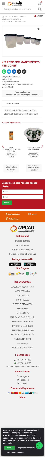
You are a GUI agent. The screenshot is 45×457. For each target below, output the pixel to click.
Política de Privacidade (22, 249)
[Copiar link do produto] (24, 71)
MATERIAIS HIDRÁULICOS (22, 330)
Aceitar (9, 448)
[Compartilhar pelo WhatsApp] (4, 71)
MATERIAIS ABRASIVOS (22, 322)
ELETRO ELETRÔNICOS (23, 304)
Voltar (39, 16)
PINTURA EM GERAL (22, 339)
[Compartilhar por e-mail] (19, 71)
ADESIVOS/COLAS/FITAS (22, 287)
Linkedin (24, 383)
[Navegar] (3, 146)
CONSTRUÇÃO (22, 300)
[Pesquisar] (40, 9)
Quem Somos (22, 245)
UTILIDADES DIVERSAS (22, 348)
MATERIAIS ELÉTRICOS (22, 326)
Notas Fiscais (14, 219)
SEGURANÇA (22, 343)
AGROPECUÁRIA (22, 291)
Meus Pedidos (14, 214)
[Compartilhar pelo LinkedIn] (14, 71)
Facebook (24, 380)
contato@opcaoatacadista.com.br (24, 367)
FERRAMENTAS (22, 313)
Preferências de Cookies (15, 452)
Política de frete (22, 241)
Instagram (24, 376)
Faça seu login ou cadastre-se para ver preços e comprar (22, 93)
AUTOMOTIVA (22, 295)
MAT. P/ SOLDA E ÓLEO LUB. (22, 317)
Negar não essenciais (26, 448)
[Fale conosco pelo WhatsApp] (39, 445)
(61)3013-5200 (24, 363)
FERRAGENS (22, 308)
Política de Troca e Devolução (22, 254)
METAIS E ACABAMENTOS (22, 335)
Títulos (33, 214)
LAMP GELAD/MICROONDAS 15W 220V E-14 (11, 149)
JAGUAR (10, 87)
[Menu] (4, 3)
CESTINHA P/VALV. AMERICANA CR (33, 148)
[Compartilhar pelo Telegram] (9, 71)
